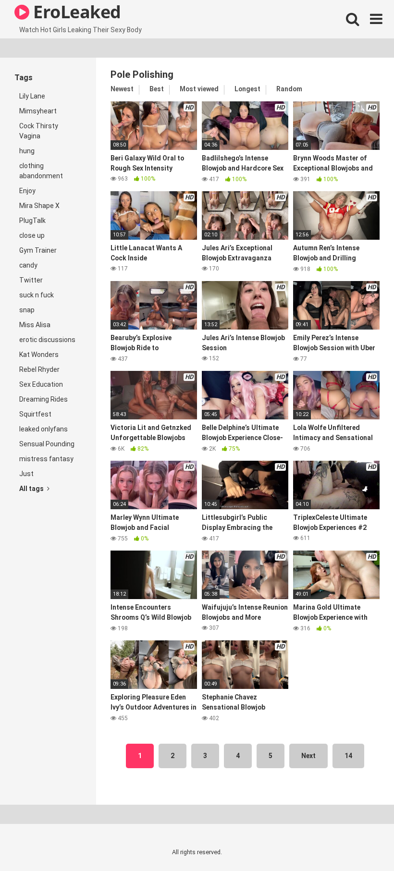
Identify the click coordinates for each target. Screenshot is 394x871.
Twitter (31, 280)
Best (156, 89)
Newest (122, 89)
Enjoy (27, 191)
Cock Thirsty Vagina (38, 131)
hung (27, 151)
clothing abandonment (41, 171)
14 (348, 756)
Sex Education (41, 384)
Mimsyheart (38, 111)
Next (308, 756)
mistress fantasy (46, 459)
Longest (247, 89)
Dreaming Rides (43, 399)
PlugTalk (32, 220)
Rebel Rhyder (39, 369)
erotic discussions (47, 339)
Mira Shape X (39, 205)
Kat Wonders (39, 354)
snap (27, 310)
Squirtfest (35, 414)
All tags (32, 488)
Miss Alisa (34, 325)
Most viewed (199, 89)
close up (32, 235)
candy (28, 265)
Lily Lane (32, 96)
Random (289, 89)
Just (26, 474)
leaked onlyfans (43, 429)
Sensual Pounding (46, 444)
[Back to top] (362, 842)
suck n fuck (36, 295)
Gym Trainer (38, 250)
